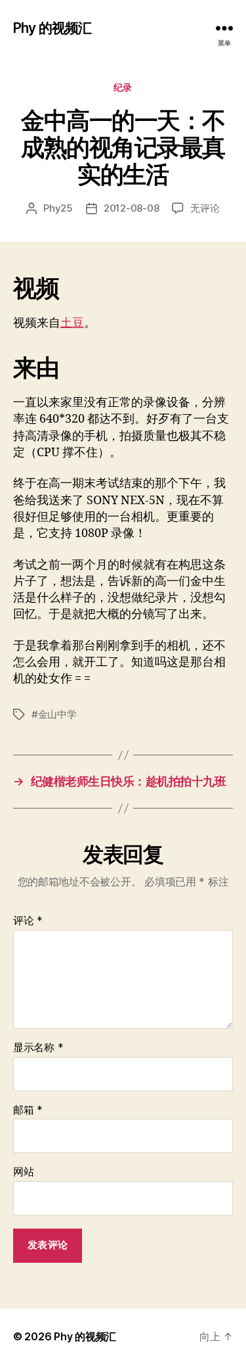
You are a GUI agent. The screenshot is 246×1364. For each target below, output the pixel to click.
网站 (23, 1172)
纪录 (123, 87)
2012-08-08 (131, 208)
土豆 (72, 323)
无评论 (204, 208)
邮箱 (28, 1110)
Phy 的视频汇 (52, 28)
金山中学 (57, 714)
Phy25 (58, 208)
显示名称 (38, 1048)
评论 (28, 921)
